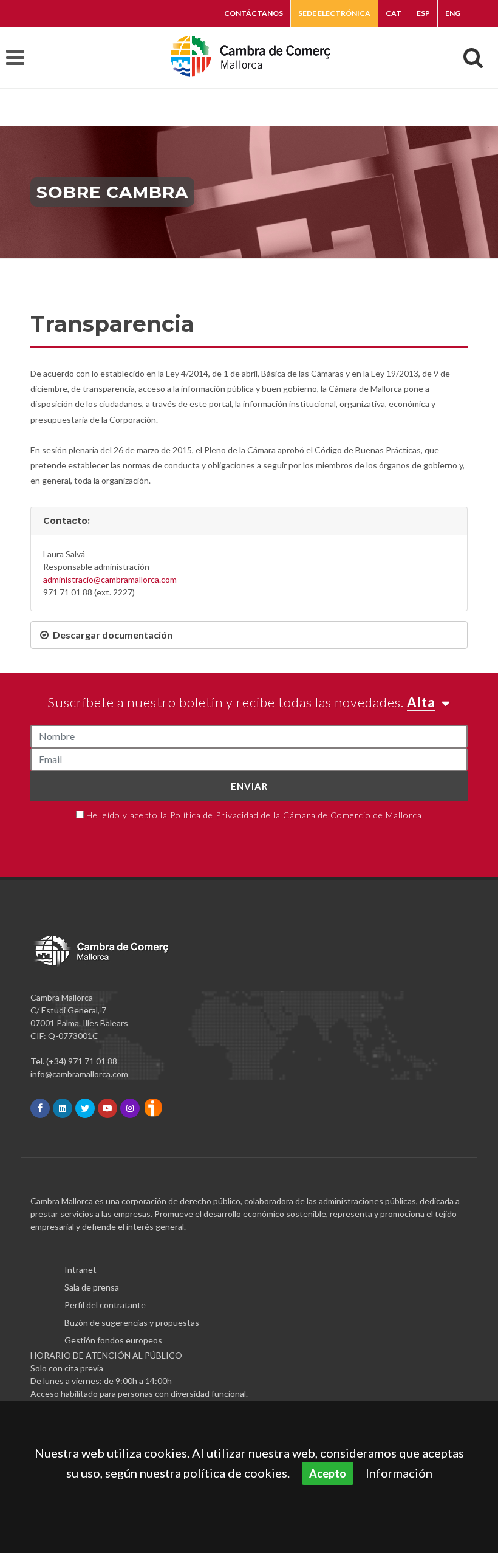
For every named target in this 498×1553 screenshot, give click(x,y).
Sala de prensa (91, 1287)
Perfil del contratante (105, 1305)
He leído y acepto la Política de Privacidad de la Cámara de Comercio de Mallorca (254, 815)
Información (399, 1473)
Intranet (80, 1269)
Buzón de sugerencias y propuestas (131, 1322)
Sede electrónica (334, 13)
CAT (393, 13)
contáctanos (253, 13)
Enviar (249, 786)
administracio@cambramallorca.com (110, 579)
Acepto (327, 1473)
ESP (423, 13)
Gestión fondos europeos (113, 1340)
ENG (452, 13)
